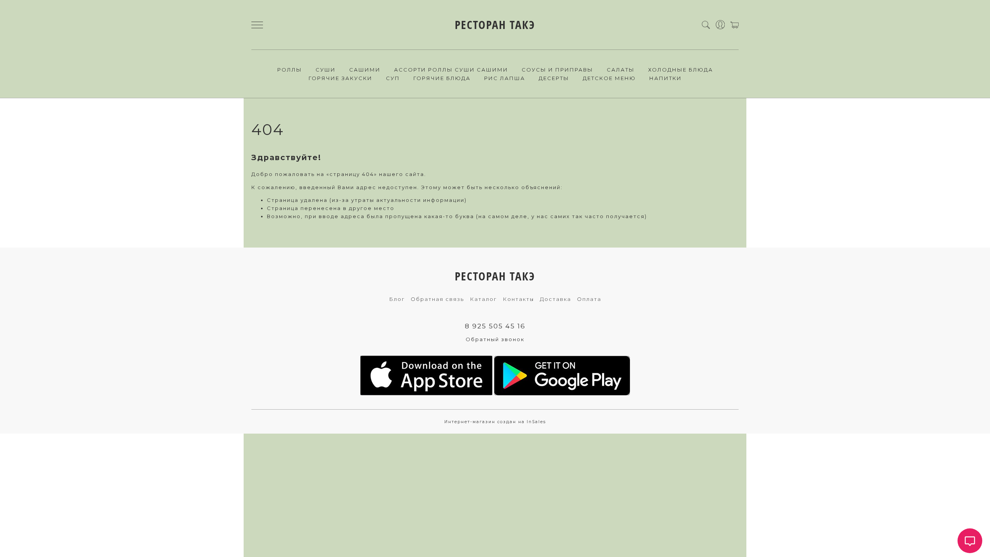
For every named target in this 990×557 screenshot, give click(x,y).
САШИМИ (365, 70)
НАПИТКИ (665, 78)
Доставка (555, 299)
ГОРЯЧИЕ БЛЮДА (442, 78)
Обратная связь (437, 299)
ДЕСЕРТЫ (554, 78)
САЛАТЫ (621, 70)
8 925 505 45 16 (495, 326)
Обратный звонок (495, 339)
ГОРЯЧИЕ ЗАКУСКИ (340, 78)
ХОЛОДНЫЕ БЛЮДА (680, 70)
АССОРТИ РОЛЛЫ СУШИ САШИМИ (451, 70)
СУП (393, 78)
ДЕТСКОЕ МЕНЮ (609, 78)
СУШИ (326, 70)
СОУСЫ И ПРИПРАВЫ (557, 70)
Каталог (483, 299)
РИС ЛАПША (504, 78)
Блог (397, 299)
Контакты (518, 299)
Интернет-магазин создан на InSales (495, 421)
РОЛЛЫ (289, 70)
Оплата (589, 299)
